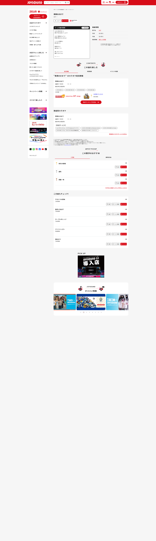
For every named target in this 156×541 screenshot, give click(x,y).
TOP (54, 9)
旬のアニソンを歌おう (35, 41)
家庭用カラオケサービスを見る (118, 134)
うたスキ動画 (33, 63)
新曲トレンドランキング (36, 34)
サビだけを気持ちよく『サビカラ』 (39, 80)
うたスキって (43, 11)
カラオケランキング (35, 26)
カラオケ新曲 (33, 30)
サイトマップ (33, 155)
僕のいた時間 (102, 39)
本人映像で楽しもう (35, 37)
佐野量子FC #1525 (98, 94)
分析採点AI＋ (33, 60)
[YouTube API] (68, 145)
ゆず (66, 9)
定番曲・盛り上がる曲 (35, 44)
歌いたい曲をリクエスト (36, 67)
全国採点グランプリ (35, 56)
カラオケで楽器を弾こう (36, 71)
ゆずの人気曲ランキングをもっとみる (116, 188)
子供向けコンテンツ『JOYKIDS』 (38, 83)
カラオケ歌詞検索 (60, 9)
